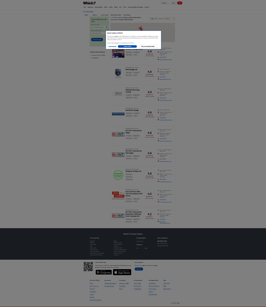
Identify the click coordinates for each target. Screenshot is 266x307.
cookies (116, 36)
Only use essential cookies (147, 46)
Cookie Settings (112, 46)
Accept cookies (127, 46)
